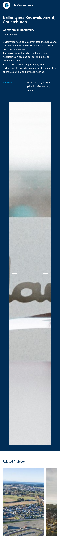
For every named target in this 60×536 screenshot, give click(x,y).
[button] (51, 5)
